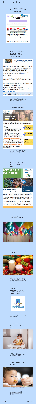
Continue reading (15, 281)
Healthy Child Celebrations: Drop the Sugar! (16, 217)
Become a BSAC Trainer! (17, 107)
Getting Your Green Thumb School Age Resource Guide (18, 164)
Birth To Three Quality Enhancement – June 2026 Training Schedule (18, 10)
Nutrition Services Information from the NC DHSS (17, 325)
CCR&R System (5, 401)
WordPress (32, 401)
